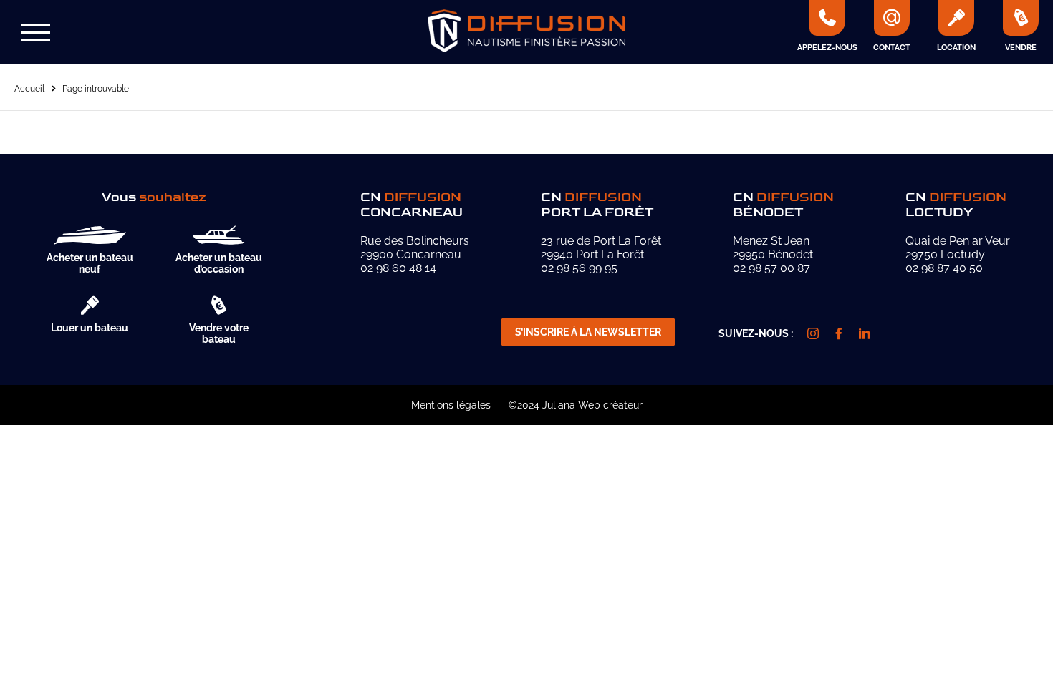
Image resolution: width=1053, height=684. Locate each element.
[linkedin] (864, 333)
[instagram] (813, 333)
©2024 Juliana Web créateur (576, 405)
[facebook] (839, 333)
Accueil (29, 89)
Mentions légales (451, 405)
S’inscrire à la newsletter (588, 332)
